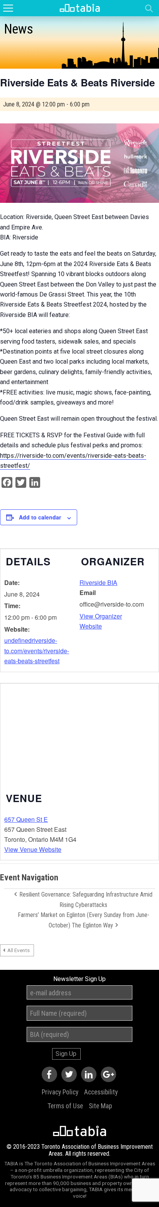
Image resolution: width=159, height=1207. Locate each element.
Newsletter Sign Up (79, 979)
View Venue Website (32, 849)
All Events (18, 950)
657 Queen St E (26, 819)
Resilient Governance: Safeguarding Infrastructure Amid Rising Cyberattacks (85, 899)
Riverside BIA (98, 582)
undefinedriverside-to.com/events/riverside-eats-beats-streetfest (36, 650)
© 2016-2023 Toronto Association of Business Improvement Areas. (80, 1150)
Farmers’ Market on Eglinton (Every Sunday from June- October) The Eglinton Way (83, 920)
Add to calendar (40, 517)
